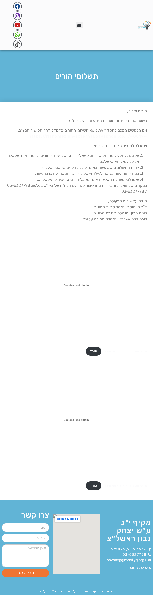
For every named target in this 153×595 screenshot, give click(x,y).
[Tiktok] (17, 44)
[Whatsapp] (17, 34)
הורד (93, 351)
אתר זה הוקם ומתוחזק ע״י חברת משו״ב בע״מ (76, 591)
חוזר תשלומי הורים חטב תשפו (125, 351)
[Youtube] (17, 25)
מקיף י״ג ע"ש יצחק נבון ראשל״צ (129, 530)
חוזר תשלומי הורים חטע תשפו (125, 485)
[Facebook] (17, 6)
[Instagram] (17, 15)
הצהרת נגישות (140, 568)
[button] (79, 25)
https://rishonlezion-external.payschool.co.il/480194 (88, 136)
